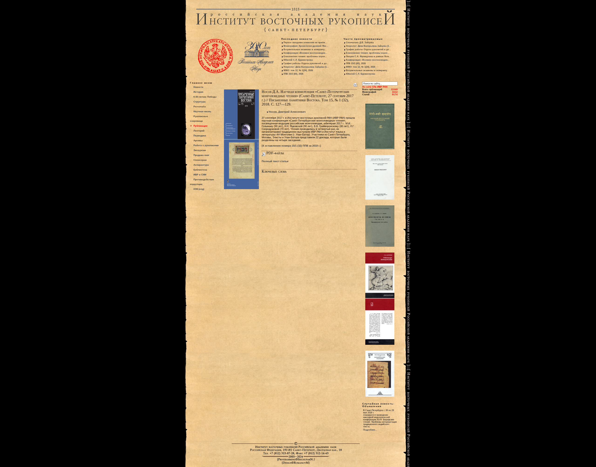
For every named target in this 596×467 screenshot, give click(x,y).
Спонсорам (200, 160)
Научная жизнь (202, 111)
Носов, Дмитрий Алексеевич (287, 111)
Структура (199, 101)
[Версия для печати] (355, 83)
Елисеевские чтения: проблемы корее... (305, 56)
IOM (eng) (198, 189)
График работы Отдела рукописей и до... (306, 63)
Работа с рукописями (206, 145)
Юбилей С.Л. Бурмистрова (298, 60)
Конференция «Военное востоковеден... (305, 53)
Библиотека (200, 169)
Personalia (199, 106)
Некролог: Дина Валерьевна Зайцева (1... (306, 67)
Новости (198, 87)
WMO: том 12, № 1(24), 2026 (298, 70)
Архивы (198, 140)
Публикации (200, 126)
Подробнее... (370, 430)
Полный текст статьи (275, 161)
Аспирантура (201, 165)
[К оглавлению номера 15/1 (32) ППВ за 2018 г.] (291, 145)
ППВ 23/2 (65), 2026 (293, 74)
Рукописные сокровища (199, 118)
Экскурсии (199, 150)
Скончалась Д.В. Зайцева (360, 42)
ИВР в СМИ (199, 174)
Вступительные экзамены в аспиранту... (305, 49)
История (198, 92)
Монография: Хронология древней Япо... (306, 46)
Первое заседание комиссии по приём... (305, 42)
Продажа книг (201, 155)
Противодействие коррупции (202, 181)
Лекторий (198, 130)
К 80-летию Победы (205, 96)
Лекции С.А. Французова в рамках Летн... (368, 56)
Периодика (199, 135)
